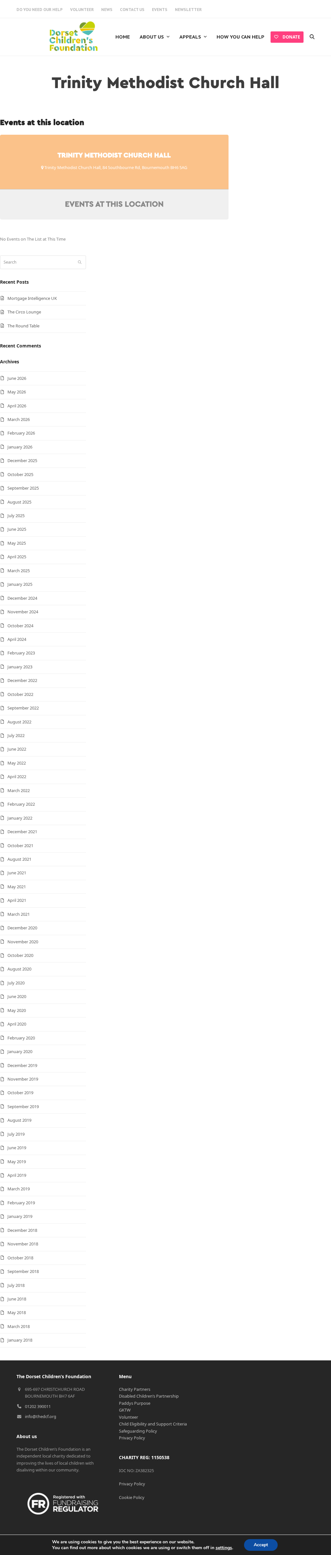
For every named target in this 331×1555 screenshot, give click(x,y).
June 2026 (16, 378)
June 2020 (16, 996)
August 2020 (19, 969)
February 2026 (21, 433)
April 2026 (16, 406)
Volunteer (128, 1417)
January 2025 (19, 584)
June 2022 (16, 749)
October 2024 (20, 626)
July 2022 (16, 735)
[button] (312, 37)
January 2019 (19, 1216)
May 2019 (16, 1161)
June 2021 (16, 873)
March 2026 (18, 419)
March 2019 (18, 1189)
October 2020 (20, 955)
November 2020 (22, 942)
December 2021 (22, 831)
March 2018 (18, 1326)
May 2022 (16, 763)
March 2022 (18, 790)
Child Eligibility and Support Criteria (153, 1424)
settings (224, 1548)
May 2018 (16, 1312)
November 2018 (22, 1244)
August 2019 (19, 1120)
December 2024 (22, 598)
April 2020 (16, 1024)
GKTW (125, 1410)
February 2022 (21, 804)
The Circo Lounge (24, 312)
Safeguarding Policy (138, 1431)
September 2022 (23, 708)
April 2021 (16, 900)
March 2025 (18, 570)
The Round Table (23, 326)
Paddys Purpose (134, 1403)
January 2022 (19, 818)
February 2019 (21, 1203)
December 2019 (22, 1065)
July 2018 (16, 1285)
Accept (261, 1545)
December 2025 (22, 460)
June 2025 (16, 529)
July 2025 (16, 515)
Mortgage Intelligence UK (32, 298)
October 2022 (20, 694)
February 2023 (21, 653)
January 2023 (19, 667)
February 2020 (21, 1038)
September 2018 (23, 1271)
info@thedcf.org (40, 1416)
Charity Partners (134, 1389)
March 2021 (18, 914)
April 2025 (16, 557)
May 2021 (16, 887)
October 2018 (20, 1258)
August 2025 (19, 502)
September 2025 (23, 488)
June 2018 (16, 1299)
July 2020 (16, 983)
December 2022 (22, 680)
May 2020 (16, 1010)
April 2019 (16, 1175)
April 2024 (16, 639)
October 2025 (20, 474)
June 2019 (16, 1148)
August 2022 (19, 722)
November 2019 (22, 1079)
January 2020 (19, 1051)
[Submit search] (79, 262)
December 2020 (22, 928)
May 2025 (16, 543)
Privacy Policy (132, 1438)
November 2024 (22, 612)
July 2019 (16, 1134)
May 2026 (16, 392)
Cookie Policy (131, 1497)
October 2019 (20, 1092)
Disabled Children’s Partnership (149, 1396)
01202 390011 (38, 1406)
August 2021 (19, 859)
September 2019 (23, 1106)
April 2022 (16, 776)
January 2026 (19, 447)
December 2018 (22, 1230)
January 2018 (19, 1340)
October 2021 (20, 845)
